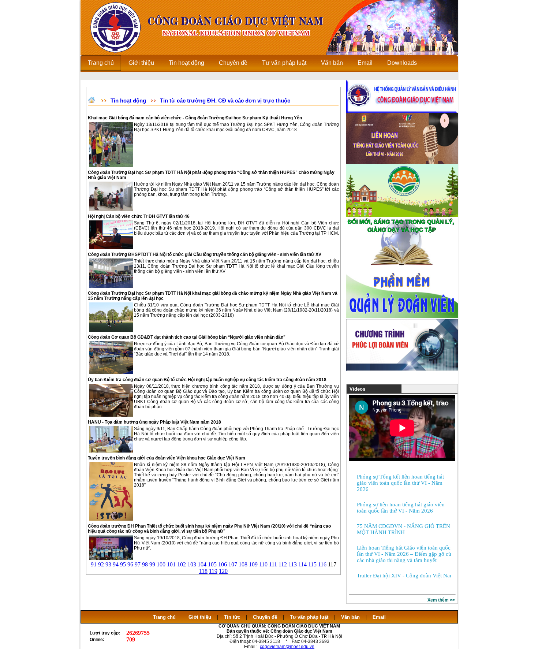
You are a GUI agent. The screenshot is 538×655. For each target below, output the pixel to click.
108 (243, 564)
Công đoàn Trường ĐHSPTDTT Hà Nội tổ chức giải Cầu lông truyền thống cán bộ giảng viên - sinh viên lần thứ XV (204, 254)
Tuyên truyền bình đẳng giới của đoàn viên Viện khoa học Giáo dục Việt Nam (166, 458)
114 (302, 564)
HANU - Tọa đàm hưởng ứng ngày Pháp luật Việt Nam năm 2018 (154, 422)
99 (152, 564)
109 (253, 564)
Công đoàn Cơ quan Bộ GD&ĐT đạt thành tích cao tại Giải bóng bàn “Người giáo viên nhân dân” (186, 337)
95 (123, 564)
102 (181, 564)
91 (94, 564)
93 (108, 564)
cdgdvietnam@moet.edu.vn (287, 646)
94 (116, 564)
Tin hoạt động (128, 100)
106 (222, 564)
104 (202, 564)
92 (101, 564)
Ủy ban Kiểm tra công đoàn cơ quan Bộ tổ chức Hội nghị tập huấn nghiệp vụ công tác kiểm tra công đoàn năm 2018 (207, 379)
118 (203, 571)
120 (223, 571)
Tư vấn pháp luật (309, 617)
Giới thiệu (199, 617)
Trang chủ (164, 617)
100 (161, 564)
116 (322, 564)
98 (145, 564)
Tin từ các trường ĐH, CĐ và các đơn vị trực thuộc (225, 100)
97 (138, 564)
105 (212, 564)
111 (273, 564)
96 (130, 564)
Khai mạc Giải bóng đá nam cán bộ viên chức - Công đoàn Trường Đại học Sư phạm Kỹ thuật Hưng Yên (195, 117)
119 (213, 571)
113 (292, 564)
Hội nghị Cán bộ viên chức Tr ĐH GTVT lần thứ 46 (139, 216)
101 (171, 564)
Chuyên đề (265, 617)
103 (191, 564)
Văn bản (351, 617)
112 (283, 564)
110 (263, 564)
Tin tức (232, 617)
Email (379, 617)
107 (232, 564)
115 (312, 564)
